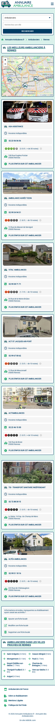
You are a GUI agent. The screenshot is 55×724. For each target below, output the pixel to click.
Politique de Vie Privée (17, 705)
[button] (9, 79)
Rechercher (27, 31)
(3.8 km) (16, 654)
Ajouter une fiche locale (17, 619)
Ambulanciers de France (18, 689)
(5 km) (41, 654)
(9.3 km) (40, 671)
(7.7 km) (15, 664)
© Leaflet (43, 95)
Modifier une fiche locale (18, 625)
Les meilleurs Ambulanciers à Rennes (26, 49)
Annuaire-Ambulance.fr (14, 39)
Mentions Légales (15, 700)
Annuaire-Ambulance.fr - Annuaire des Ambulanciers (30, 715)
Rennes (46, 39)
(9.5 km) (13, 676)
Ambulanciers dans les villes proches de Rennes (26, 643)
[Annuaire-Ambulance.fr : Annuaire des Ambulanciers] (18, 4)
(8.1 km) (16, 671)
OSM (51, 95)
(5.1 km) (16, 659)
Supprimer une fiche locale (19, 632)
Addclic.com (30, 720)
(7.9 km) (39, 664)
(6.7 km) (38, 659)
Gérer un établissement (18, 696)
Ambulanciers (34, 39)
